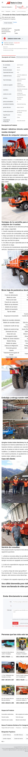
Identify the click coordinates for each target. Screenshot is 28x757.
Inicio (3, 11)
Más (3, 741)
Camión (13, 11)
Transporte (8, 11)
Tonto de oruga (19, 717)
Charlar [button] (15, 22)
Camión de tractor (18, 738)
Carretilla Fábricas (18, 735)
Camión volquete (7, 738)
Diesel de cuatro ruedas (7, 720)
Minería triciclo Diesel (21, 720)
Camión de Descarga (21, 11)
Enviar (15, 623)
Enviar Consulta (8, 23)
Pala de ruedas (5, 717)
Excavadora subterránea (7, 714)
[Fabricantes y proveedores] (14, 2)
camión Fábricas (7, 735)
